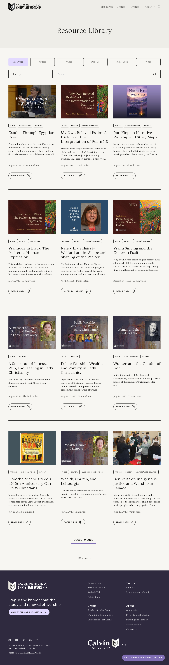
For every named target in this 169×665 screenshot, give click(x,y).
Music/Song (35, 241)
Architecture (25, 125)
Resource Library (96, 587)
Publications (94, 597)
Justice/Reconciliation (92, 472)
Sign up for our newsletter (26, 612)
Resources (107, 6)
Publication (122, 62)
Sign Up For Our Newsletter (140, 658)
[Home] (24, 7)
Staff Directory (133, 624)
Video (148, 62)
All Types (18, 62)
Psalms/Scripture (90, 125)
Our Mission (132, 610)
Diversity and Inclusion (138, 615)
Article (42, 62)
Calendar (131, 587)
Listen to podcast (73, 291)
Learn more (122, 176)
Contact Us (131, 629)
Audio (69, 62)
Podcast (95, 62)
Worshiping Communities (101, 615)
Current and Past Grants (100, 620)
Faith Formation (132, 125)
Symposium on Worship (138, 592)
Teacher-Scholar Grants (100, 610)
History (38, 125)
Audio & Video (95, 592)
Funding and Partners (137, 620)
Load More (83, 540)
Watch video (18, 176)
